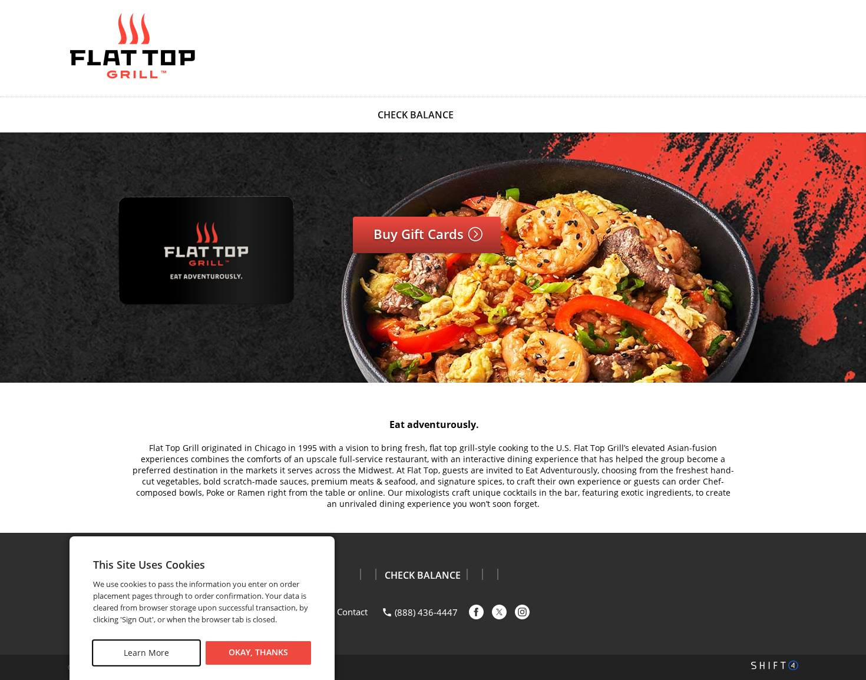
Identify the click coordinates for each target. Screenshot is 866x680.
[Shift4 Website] (774, 665)
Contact (352, 611)
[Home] (132, 47)
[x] (499, 612)
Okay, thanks (258, 652)
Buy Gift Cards (420, 234)
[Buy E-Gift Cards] (203, 314)
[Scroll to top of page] (843, 503)
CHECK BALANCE (416, 114)
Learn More (146, 652)
